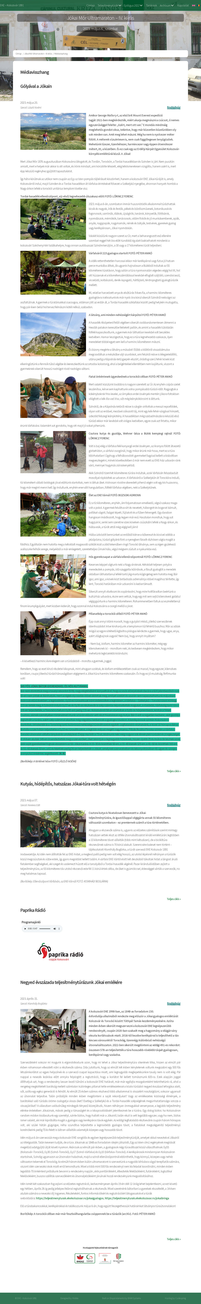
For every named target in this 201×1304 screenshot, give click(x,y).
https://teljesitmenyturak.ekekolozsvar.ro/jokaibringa (137, 1198)
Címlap (90, 5)
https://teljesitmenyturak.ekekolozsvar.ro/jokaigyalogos (70, 1198)
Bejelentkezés (187, 1282)
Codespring (180, 1298)
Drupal (112, 1298)
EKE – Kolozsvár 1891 (12, 5)
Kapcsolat (183, 5)
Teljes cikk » (174, 771)
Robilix (75, 1298)
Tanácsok (151, 5)
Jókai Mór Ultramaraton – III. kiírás (38, 53)
